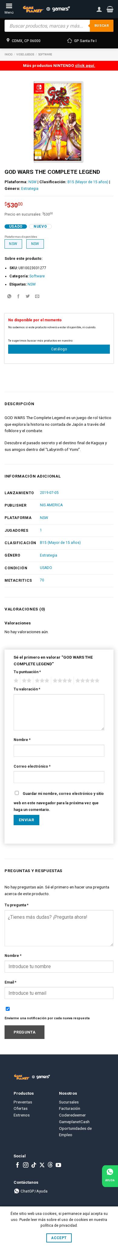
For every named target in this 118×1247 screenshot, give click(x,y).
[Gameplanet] (46, 9)
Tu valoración (27, 689)
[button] (110, 9)
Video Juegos (25, 54)
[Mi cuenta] (99, 9)
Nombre (22, 740)
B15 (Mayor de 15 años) (87, 182)
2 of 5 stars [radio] (25, 681)
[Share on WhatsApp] (9, 297)
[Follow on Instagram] (25, 1166)
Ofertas (21, 1108)
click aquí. (85, 65)
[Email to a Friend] (37, 297)
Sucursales (69, 1102)
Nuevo (40, 226)
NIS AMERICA (51, 505)
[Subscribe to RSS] (50, 1166)
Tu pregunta (16, 905)
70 (42, 580)
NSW (32, 182)
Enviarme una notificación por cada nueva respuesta (47, 1018)
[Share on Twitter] (28, 297)
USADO (46, 568)
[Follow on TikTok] (34, 1166)
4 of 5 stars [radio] (61, 681)
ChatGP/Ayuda (34, 1191)
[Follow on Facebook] (17, 1166)
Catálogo (59, 349)
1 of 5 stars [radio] (15, 681)
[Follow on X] (42, 1166)
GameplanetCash (74, 1121)
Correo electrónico (32, 766)
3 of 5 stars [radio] (41, 681)
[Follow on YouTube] (58, 1166)
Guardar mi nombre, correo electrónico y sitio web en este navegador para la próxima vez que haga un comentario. (59, 802)
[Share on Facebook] (18, 297)
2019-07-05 (49, 493)
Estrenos (22, 1115)
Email (10, 982)
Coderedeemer (72, 1115)
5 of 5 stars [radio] (87, 681)
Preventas (23, 1102)
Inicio (8, 54)
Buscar (101, 26)
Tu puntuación (27, 672)
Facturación (69, 1108)
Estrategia (29, 189)
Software (45, 54)
